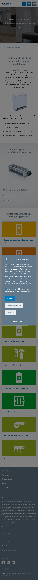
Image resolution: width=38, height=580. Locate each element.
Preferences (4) (26, 289)
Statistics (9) (11, 292)
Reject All (10, 313)
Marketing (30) (25, 292)
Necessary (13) (12, 289)
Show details (17, 321)
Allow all (10, 299)
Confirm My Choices (14, 306)
